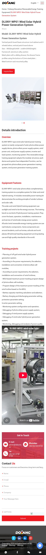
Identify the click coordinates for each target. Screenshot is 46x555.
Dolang (4, 545)
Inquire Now (8, 71)
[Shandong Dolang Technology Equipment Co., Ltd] (8, 3)
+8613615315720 (36, 446)
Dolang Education (15, 9)
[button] (22, 122)
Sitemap (12, 545)
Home (4, 9)
